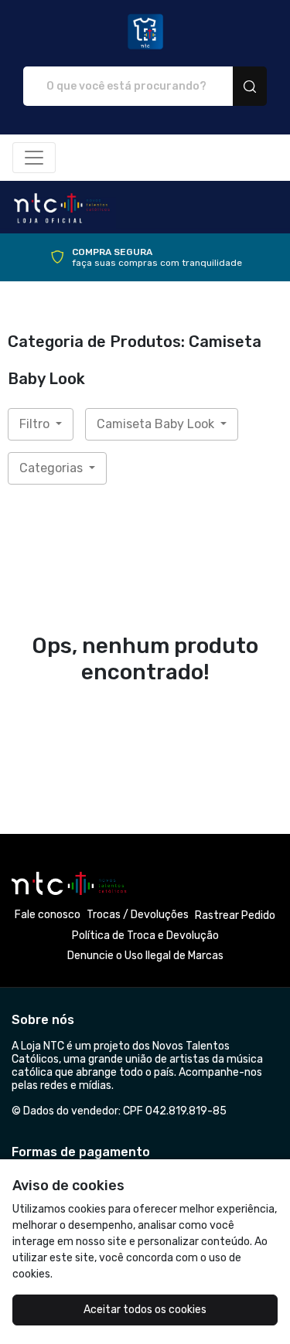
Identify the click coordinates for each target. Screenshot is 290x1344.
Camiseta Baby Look (157, 424)
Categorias (52, 468)
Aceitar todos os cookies (145, 1309)
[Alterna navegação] (34, 157)
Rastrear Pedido (235, 915)
